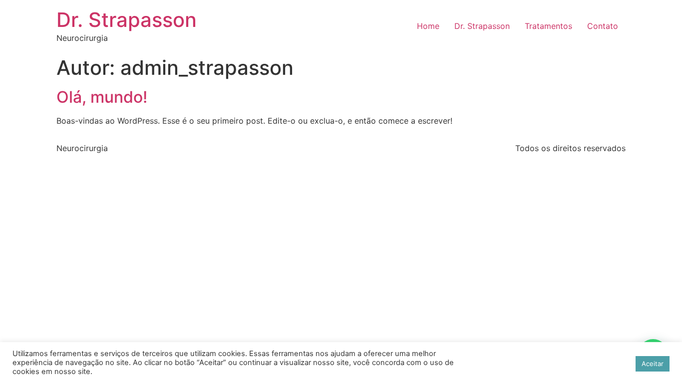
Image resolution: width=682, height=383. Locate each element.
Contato (602, 26)
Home (428, 26)
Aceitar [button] (653, 364)
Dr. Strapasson (126, 19)
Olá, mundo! (101, 97)
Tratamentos (548, 26)
